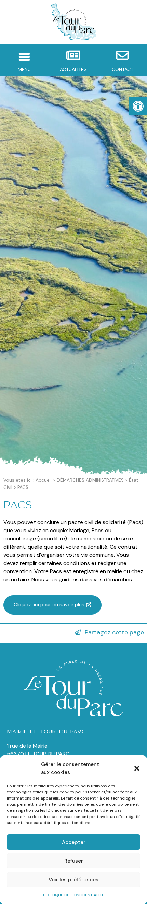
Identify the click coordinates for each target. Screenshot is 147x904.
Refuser (73, 861)
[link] (138, 106)
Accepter (73, 842)
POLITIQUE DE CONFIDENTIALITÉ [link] (73, 895)
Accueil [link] (44, 480)
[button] (136, 768)
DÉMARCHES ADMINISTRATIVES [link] (90, 480)
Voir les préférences (73, 879)
